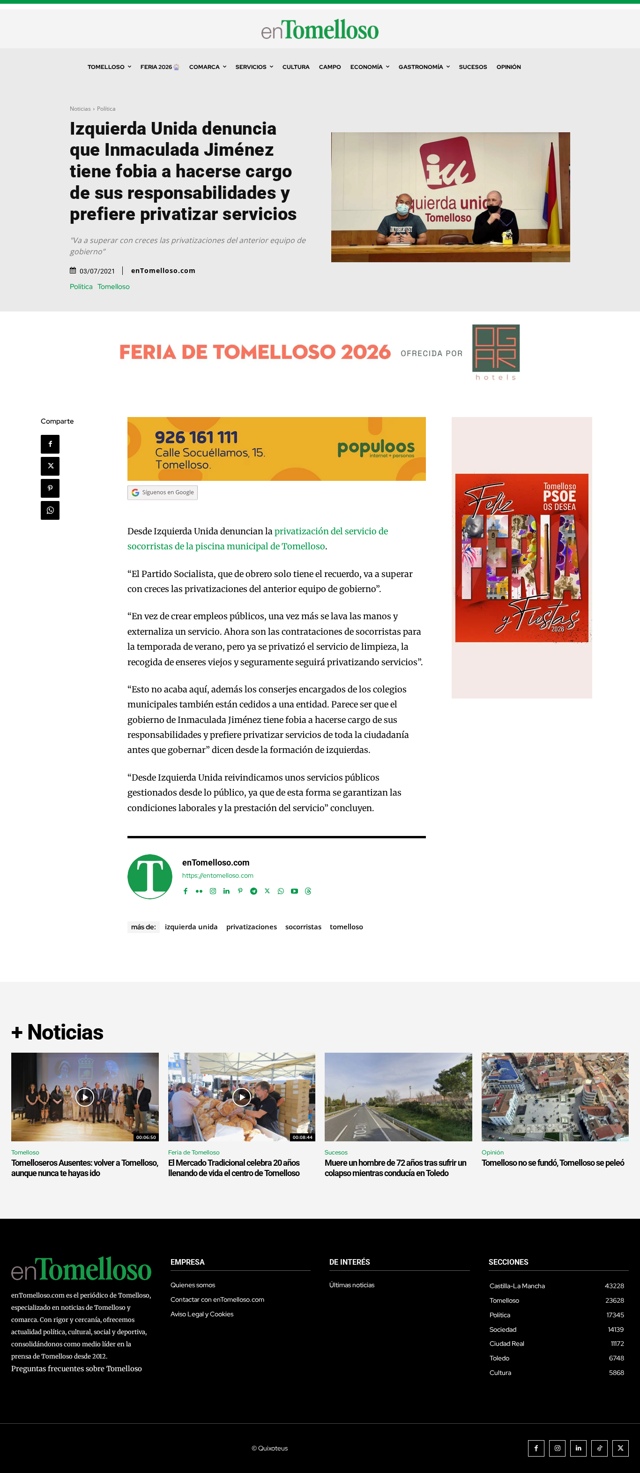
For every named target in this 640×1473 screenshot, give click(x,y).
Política (106, 109)
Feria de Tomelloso (194, 1152)
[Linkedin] (226, 888)
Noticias (80, 109)
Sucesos (336, 1152)
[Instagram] (212, 888)
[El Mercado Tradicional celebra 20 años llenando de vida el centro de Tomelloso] (242, 1097)
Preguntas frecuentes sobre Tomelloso (76, 1368)
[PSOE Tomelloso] (522, 696)
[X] (50, 466)
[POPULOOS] (276, 478)
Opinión (493, 1152)
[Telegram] (253, 888)
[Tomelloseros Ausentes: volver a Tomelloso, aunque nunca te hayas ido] (85, 1097)
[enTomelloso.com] (149, 876)
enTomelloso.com (163, 270)
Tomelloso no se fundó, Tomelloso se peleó (553, 1163)
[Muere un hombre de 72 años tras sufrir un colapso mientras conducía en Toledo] (398, 1097)
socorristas (303, 926)
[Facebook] (50, 444)
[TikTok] (599, 1448)
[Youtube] (294, 888)
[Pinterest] (50, 488)
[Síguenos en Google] (162, 508)
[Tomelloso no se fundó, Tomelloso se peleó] (555, 1097)
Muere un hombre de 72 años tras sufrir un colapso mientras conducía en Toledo (395, 1168)
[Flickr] (199, 888)
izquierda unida (191, 926)
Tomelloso (113, 286)
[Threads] (308, 888)
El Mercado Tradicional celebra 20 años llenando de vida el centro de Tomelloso (233, 1168)
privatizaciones (251, 926)
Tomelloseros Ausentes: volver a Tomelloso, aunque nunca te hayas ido (84, 1168)
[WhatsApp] (50, 510)
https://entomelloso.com (217, 876)
